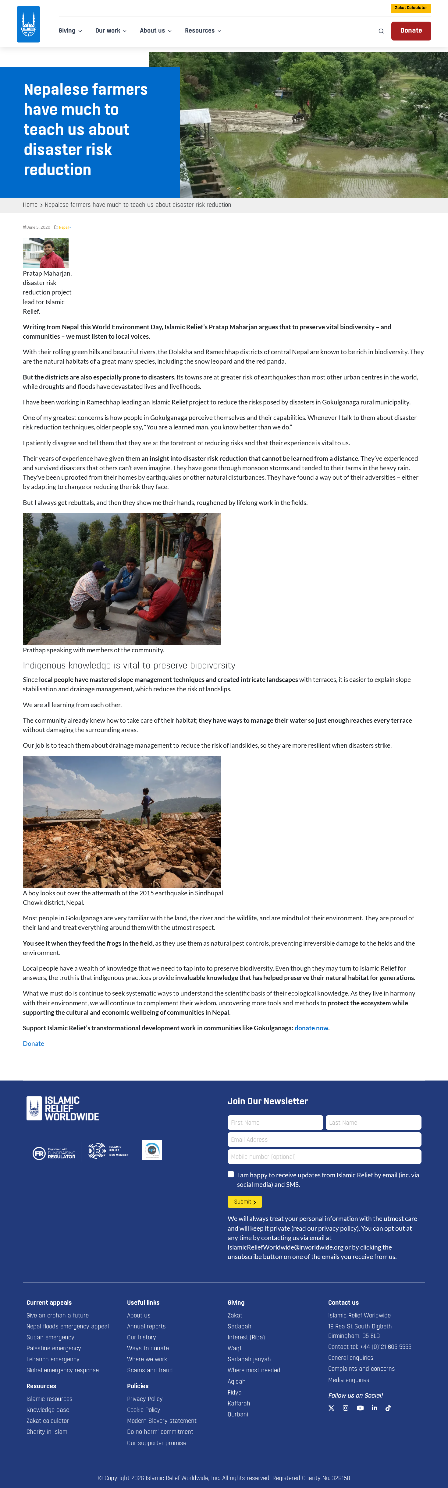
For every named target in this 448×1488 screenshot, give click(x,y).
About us (139, 1316)
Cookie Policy (143, 1410)
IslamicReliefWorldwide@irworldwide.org (285, 1247)
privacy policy (337, 1228)
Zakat (235, 1316)
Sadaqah (239, 1327)
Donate (411, 30)
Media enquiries (348, 1380)
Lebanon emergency (53, 1360)
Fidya (235, 1393)
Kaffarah (239, 1404)
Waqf (234, 1349)
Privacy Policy (145, 1399)
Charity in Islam (47, 1432)
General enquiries (350, 1358)
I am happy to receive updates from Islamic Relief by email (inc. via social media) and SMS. (328, 1179)
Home (30, 205)
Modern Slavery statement (162, 1421)
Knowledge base (48, 1410)
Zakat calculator (48, 1421)
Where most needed (254, 1371)
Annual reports (146, 1327)
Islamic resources (50, 1399)
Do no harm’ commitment (160, 1432)
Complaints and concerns (361, 1369)
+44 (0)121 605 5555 (385, 1347)
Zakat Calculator (411, 8)
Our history (141, 1338)
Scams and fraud (150, 1371)
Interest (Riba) (246, 1338)
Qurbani (238, 1415)
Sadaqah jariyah (249, 1360)
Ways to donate (148, 1349)
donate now (311, 1027)
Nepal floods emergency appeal (68, 1327)
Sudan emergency (50, 1338)
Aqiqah (237, 1382)
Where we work (147, 1360)
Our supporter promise (156, 1443)
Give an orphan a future (58, 1316)
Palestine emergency (54, 1349)
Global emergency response (63, 1371)
